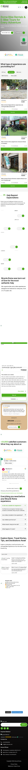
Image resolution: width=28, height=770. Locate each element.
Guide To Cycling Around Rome (18, 558)
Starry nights (14, 75)
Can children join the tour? (9, 519)
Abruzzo (19, 228)
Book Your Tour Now (13, 427)
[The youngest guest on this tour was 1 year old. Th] (14, 598)
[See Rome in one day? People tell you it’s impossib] (14, 689)
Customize (13, 399)
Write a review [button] (8, 463)
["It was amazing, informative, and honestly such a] (14, 651)
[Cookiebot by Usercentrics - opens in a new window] (21, 370)
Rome (6, 228)
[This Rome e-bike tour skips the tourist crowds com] (14, 669)
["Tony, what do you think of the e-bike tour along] (14, 679)
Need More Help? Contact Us (13, 488)
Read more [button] (4, 480)
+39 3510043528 (6, 742)
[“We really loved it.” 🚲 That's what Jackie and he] (14, 632)
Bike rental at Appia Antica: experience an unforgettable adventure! (12, 105)
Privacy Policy (14, 764)
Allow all (14, 395)
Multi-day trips (5, 75)
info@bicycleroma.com (7, 744)
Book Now (13, 112)
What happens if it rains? (8, 529)
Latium (19, 215)
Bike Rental (11, 72)
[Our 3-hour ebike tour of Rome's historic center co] (14, 703)
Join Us (24, 724)
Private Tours (19, 32)
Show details (21, 391)
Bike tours (19, 72)
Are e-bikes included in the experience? (12, 515)
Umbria (19, 268)
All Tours (4, 72)
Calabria (6, 259)
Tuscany (12, 246)
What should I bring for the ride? (10, 524)
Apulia (6, 268)
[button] (9, 55)
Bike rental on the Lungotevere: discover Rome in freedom (13, 142)
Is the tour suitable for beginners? (11, 505)
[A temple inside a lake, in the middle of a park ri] (14, 615)
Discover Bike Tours (6, 32)
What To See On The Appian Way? (19, 567)
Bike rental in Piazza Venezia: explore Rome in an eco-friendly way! (14, 179)
